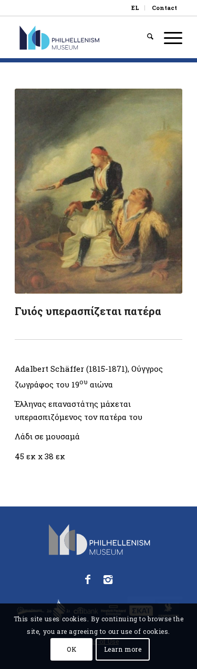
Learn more (123, 649)
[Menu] (167, 37)
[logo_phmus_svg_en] (82, 37)
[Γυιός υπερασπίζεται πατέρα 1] (98, 191)
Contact (164, 8)
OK (71, 649)
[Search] (145, 37)
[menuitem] (135, 7)
